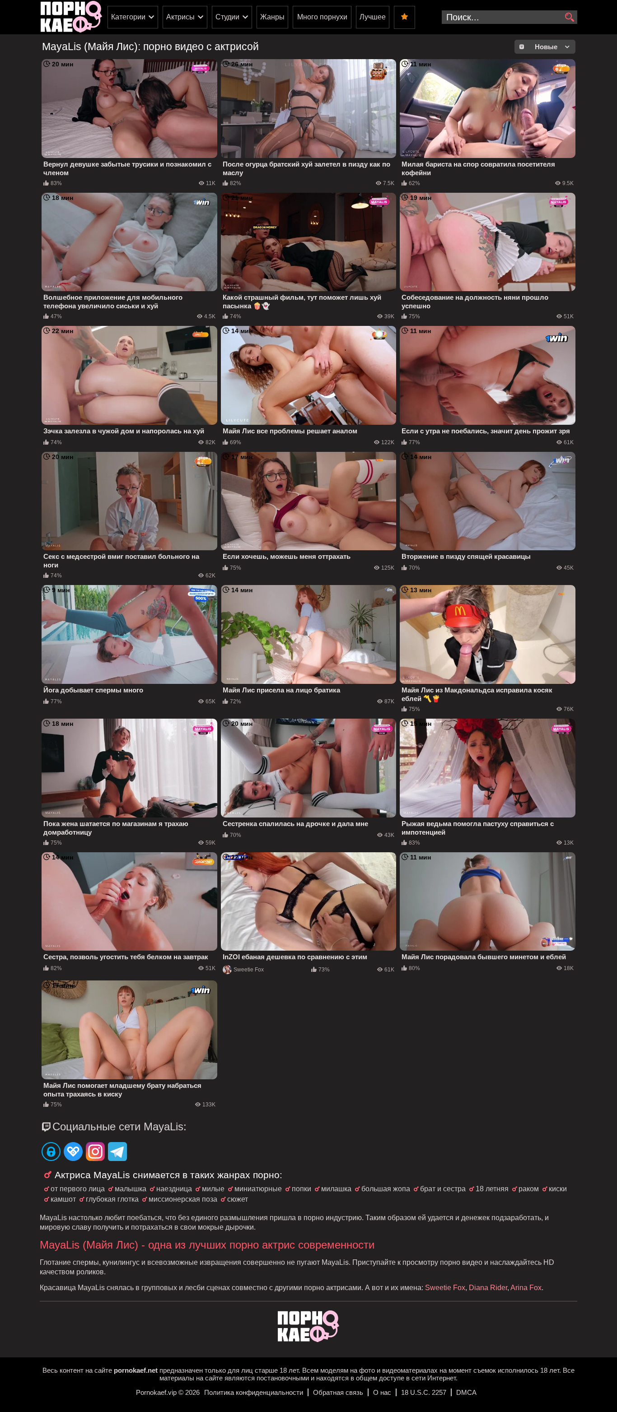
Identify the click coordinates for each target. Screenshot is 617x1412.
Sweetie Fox (249, 969)
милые (213, 1189)
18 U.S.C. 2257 (423, 1392)
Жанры (272, 17)
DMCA (466, 1392)
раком (529, 1189)
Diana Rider (488, 1287)
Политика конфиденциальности (253, 1392)
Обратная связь (338, 1392)
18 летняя (492, 1189)
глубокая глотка (112, 1199)
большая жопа (385, 1189)
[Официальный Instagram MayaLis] (95, 1152)
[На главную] (308, 1339)
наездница (174, 1189)
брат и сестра (443, 1189)
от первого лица (78, 1189)
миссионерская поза (183, 1199)
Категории (128, 17)
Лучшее (373, 17)
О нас (382, 1392)
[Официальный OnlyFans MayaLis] (51, 1152)
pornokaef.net (136, 1370)
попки (301, 1189)
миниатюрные (258, 1189)
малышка (130, 1189)
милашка (336, 1189)
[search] (569, 17)
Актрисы (180, 17)
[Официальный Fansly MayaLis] (73, 1152)
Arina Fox (526, 1287)
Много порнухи (322, 17)
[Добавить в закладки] (404, 17)
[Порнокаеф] (71, 17)
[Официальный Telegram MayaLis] (117, 1152)
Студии (227, 17)
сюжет (237, 1199)
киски (558, 1189)
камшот (63, 1199)
